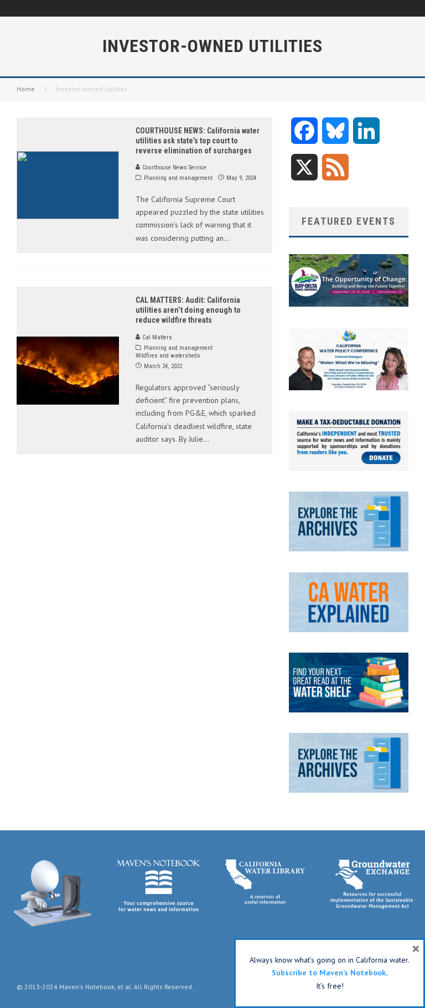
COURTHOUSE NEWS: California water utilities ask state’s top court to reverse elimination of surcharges (198, 140)
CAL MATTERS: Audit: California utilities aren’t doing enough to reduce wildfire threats (188, 310)
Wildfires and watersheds (168, 355)
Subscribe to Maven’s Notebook (329, 973)
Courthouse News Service (173, 167)
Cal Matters (156, 337)
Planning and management (178, 178)
